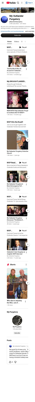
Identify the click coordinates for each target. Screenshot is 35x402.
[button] (25, 41)
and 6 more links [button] (29, 31)
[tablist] (17, 41)
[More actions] (26, 69)
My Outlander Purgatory (13, 72)
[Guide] (3, 3)
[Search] (18, 3)
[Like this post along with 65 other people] (10, 362)
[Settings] (22, 3)
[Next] (28, 61)
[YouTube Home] (11, 2)
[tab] (9, 41)
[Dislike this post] (15, 362)
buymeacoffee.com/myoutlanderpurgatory (13, 31)
